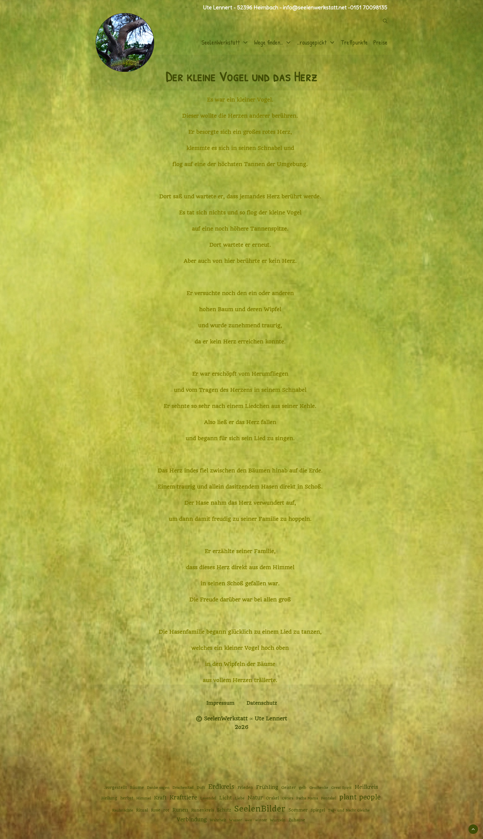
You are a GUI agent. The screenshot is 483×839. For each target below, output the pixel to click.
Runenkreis (202, 810)
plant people (360, 797)
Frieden (245, 787)
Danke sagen (158, 788)
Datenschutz (262, 703)
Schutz (224, 810)
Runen (180, 810)
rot (166, 810)
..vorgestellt (115, 787)
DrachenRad (183, 788)
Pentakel (328, 798)
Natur (255, 797)
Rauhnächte (122, 810)
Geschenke (318, 788)
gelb (302, 788)
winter (261, 820)
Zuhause (297, 820)
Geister (288, 787)
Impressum (220, 703)
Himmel (143, 798)
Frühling (267, 787)
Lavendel (208, 798)
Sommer (298, 810)
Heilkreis (366, 787)
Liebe (240, 798)
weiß (248, 820)
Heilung (109, 798)
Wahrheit (218, 820)
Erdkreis (221, 786)
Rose (155, 810)
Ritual (142, 810)
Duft (201, 788)
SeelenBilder (259, 809)
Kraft (160, 798)
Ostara (287, 798)
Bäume (137, 787)
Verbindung (192, 820)
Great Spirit (341, 788)
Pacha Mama (307, 798)
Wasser (235, 820)
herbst (126, 798)
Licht (225, 798)
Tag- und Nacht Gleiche (349, 810)
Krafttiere (183, 797)
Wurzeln (278, 820)
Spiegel (318, 810)
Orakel (272, 798)
